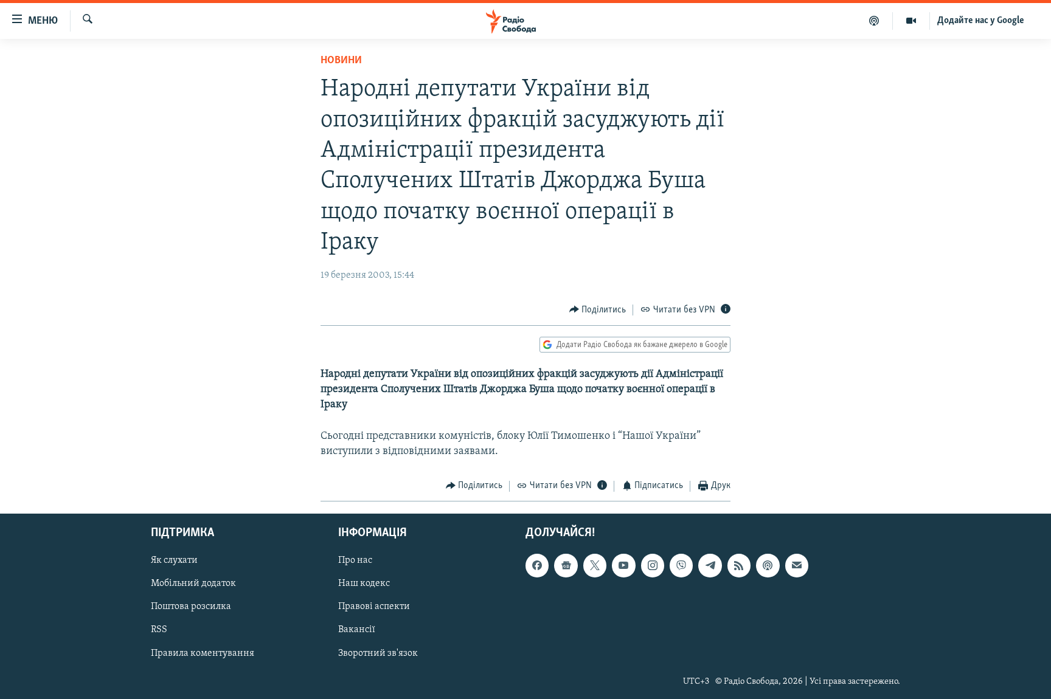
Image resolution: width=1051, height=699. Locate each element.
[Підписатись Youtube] (623, 565)
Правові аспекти (374, 606)
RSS (159, 630)
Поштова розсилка (191, 606)
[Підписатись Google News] (565, 565)
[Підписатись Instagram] (652, 565)
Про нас (355, 560)
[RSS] (739, 565)
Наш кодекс (364, 583)
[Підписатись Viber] (681, 565)
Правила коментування (202, 653)
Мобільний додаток (193, 583)
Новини (341, 60)
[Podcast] (767, 565)
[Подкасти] (874, 20)
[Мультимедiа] (911, 20)
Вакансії (356, 630)
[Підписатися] (796, 565)
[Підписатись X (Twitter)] (594, 565)
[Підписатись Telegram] (709, 565)
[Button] (597, 310)
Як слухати (174, 560)
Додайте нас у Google (980, 21)
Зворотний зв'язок (378, 653)
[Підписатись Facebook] (537, 565)
